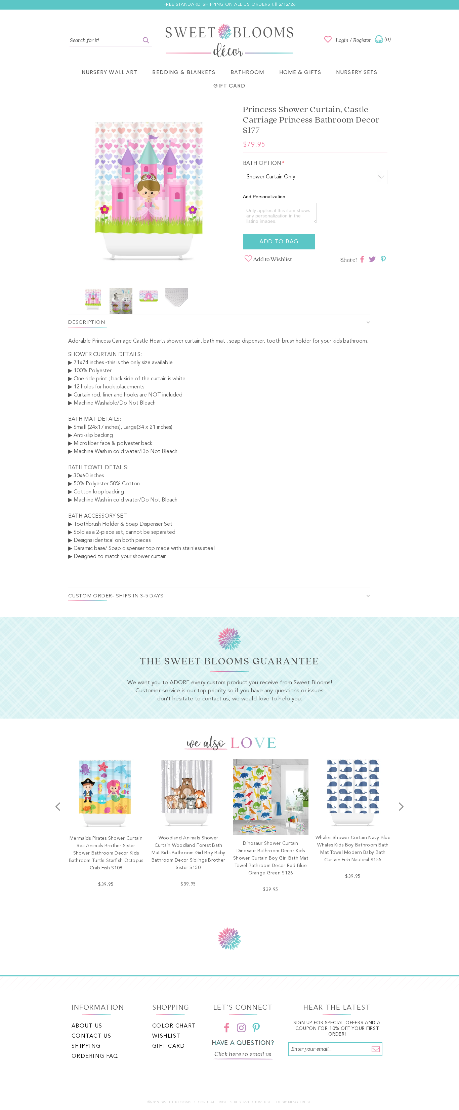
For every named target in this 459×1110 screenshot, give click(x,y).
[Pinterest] (256, 1027)
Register (362, 40)
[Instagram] (241, 1027)
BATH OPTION (263, 163)
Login (342, 40)
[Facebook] (226, 1027)
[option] (149, 194)
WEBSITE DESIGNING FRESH (285, 1102)
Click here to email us (243, 1054)
